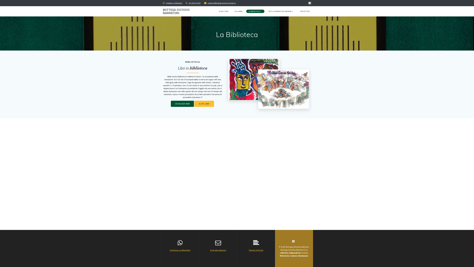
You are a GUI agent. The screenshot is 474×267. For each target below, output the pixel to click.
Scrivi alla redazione (218, 250)
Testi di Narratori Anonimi (280, 11)
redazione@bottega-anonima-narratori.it (222, 3)
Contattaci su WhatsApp (174, 3)
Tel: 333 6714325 (194, 3)
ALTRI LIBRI (204, 104)
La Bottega (223, 11)
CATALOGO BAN (182, 104)
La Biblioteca (254, 11)
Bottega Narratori (176, 11)
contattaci (305, 11)
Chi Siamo (239, 11)
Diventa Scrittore (256, 250)
